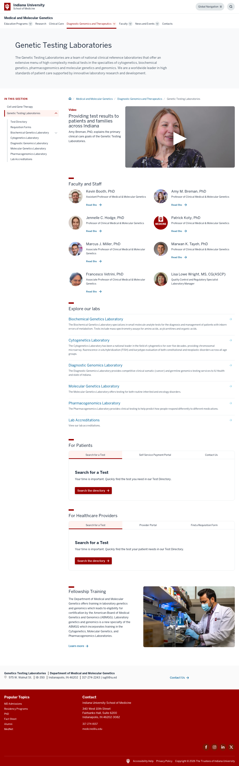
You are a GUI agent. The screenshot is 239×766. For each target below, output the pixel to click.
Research (40, 23)
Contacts (167, 23)
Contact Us (177, 677)
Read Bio (91, 204)
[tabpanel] (152, 479)
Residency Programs (16, 708)
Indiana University (224, 761)
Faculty (123, 23)
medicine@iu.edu (92, 729)
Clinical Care (56, 23)
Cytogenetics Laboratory (24, 137)
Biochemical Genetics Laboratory (29, 132)
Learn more (76, 646)
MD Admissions (13, 703)
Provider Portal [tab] (148, 525)
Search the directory (91, 490)
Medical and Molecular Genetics (28, 18)
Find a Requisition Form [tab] (204, 525)
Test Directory (18, 121)
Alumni (8, 724)
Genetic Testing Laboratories (23, 113)
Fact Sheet (10, 719)
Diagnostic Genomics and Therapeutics (89, 23)
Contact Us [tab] (211, 454)
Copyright (180, 761)
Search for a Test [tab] (95, 454)
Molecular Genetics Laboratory (28, 148)
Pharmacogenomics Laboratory (28, 154)
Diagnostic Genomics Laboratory (29, 143)
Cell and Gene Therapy (20, 106)
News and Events (144, 23)
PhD (6, 713)
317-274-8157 (90, 723)
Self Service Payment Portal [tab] (155, 454)
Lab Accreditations (21, 159)
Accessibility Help (143, 761)
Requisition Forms (20, 127)
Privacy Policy (164, 761)
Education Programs (16, 23)
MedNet (8, 729)
